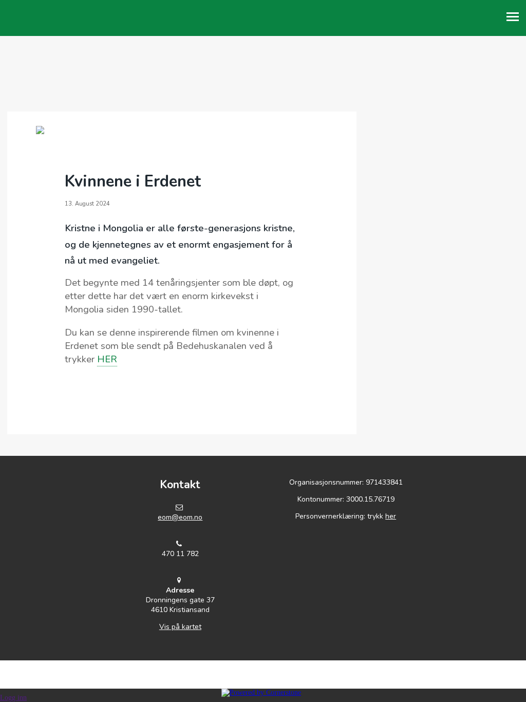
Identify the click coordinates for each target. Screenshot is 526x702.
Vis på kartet (180, 627)
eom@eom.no (180, 517)
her (390, 516)
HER (107, 359)
